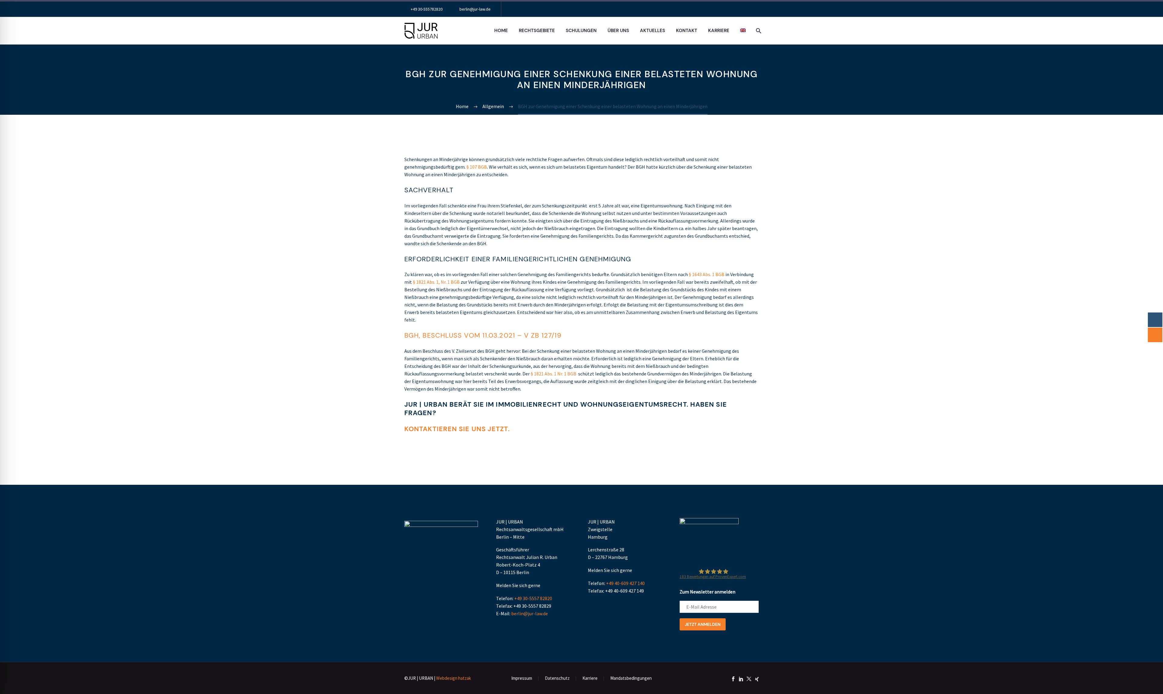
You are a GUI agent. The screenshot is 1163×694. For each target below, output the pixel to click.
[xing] (756, 678)
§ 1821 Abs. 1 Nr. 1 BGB (553, 374)
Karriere (718, 31)
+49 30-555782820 (426, 9)
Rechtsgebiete (537, 31)
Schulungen (581, 31)
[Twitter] (749, 678)
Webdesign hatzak (453, 678)
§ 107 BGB (476, 167)
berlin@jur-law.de (475, 9)
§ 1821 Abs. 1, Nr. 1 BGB (436, 282)
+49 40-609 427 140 (625, 583)
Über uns (618, 31)
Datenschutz (557, 678)
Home (501, 31)
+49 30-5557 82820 (533, 598)
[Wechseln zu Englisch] (743, 31)
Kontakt (686, 31)
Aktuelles (652, 31)
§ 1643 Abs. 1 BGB (706, 274)
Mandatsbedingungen (631, 678)
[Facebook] (733, 678)
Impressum (521, 678)
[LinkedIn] (741, 678)
